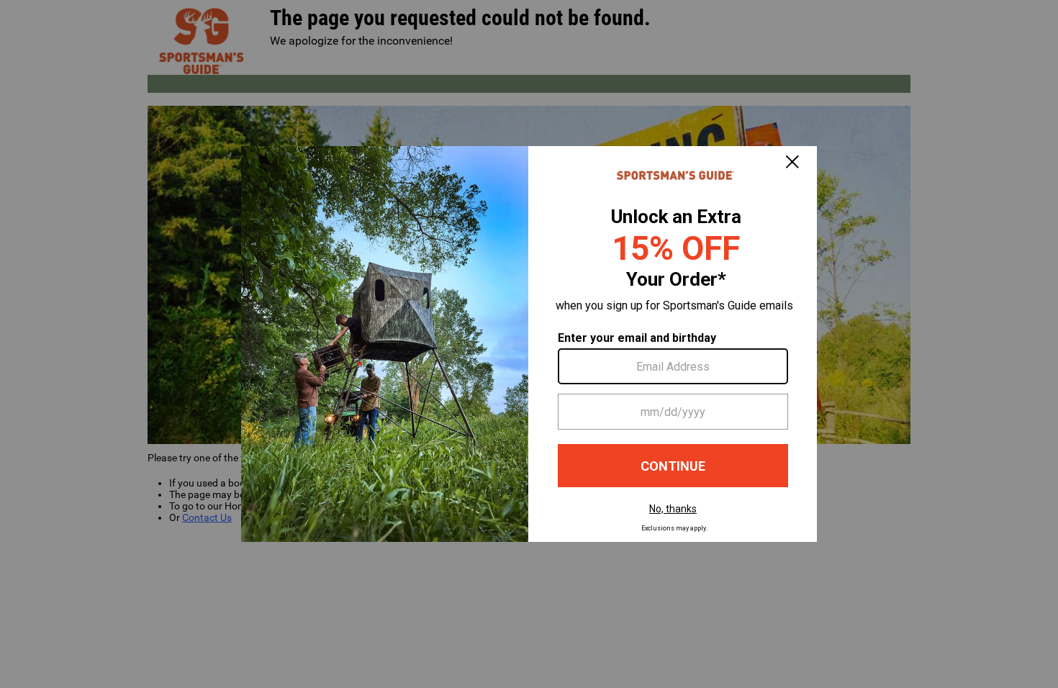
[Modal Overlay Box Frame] (529, 344)
